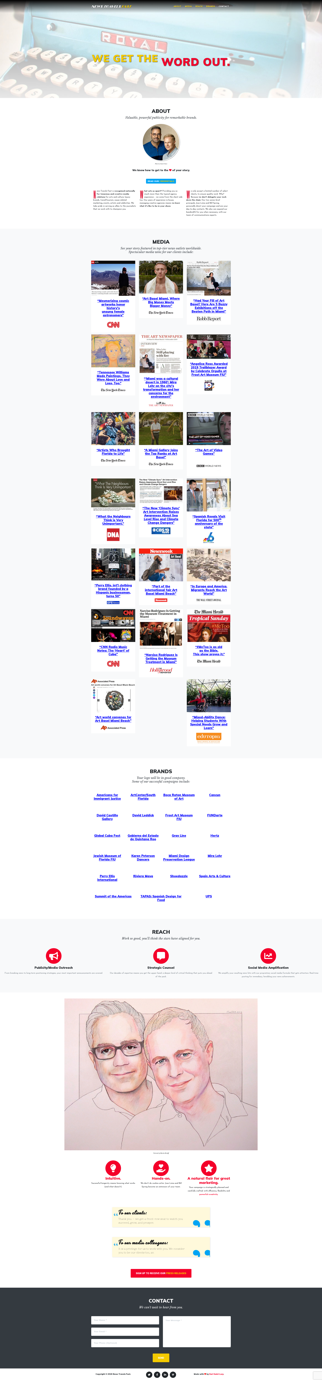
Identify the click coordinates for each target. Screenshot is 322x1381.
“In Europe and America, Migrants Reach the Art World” (208, 589)
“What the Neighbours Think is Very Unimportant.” (113, 520)
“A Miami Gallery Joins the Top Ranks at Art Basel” (161, 453)
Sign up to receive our (161, 1277)
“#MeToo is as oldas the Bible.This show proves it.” (209, 650)
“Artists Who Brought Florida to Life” (113, 452)
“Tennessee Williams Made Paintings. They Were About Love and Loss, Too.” (113, 377)
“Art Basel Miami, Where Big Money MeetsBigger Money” (161, 302)
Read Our (161, 181)
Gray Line (179, 835)
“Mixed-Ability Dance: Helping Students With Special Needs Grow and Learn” (208, 722)
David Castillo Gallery (107, 817)
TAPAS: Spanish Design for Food (161, 898)
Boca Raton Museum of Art (179, 796)
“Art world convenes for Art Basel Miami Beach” (113, 719)
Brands (210, 6)
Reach (199, 6)
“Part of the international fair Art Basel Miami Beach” (161, 589)
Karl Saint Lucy (216, 1378)
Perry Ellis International (107, 878)
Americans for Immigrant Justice (107, 796)
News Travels (111, 6)
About (177, 6)
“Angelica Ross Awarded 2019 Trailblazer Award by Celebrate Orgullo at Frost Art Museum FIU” (209, 369)
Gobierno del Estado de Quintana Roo (143, 837)
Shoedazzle (179, 876)
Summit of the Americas (113, 896)
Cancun (214, 795)
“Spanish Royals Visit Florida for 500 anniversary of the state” (208, 521)
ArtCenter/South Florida (143, 796)
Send (161, 1361)
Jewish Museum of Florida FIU (107, 857)
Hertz (214, 835)
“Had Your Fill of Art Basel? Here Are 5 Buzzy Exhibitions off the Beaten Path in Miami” (208, 306)
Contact (224, 6)
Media (188, 6)
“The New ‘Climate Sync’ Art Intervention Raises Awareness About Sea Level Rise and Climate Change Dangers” (161, 515)
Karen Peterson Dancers (143, 857)
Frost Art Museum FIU (179, 817)
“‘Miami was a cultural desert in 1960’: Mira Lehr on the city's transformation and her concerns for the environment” (161, 387)
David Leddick (143, 815)
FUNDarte (215, 815)
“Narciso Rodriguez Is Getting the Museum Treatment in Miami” (161, 658)
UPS (209, 896)
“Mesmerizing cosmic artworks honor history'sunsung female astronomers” (113, 308)
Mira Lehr (215, 856)
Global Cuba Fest (107, 835)
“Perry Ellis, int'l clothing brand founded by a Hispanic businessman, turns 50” (113, 590)
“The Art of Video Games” (208, 452)
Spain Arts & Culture (214, 876)
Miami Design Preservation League (179, 857)
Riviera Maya (143, 876)
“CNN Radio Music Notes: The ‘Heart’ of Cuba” (113, 650)
